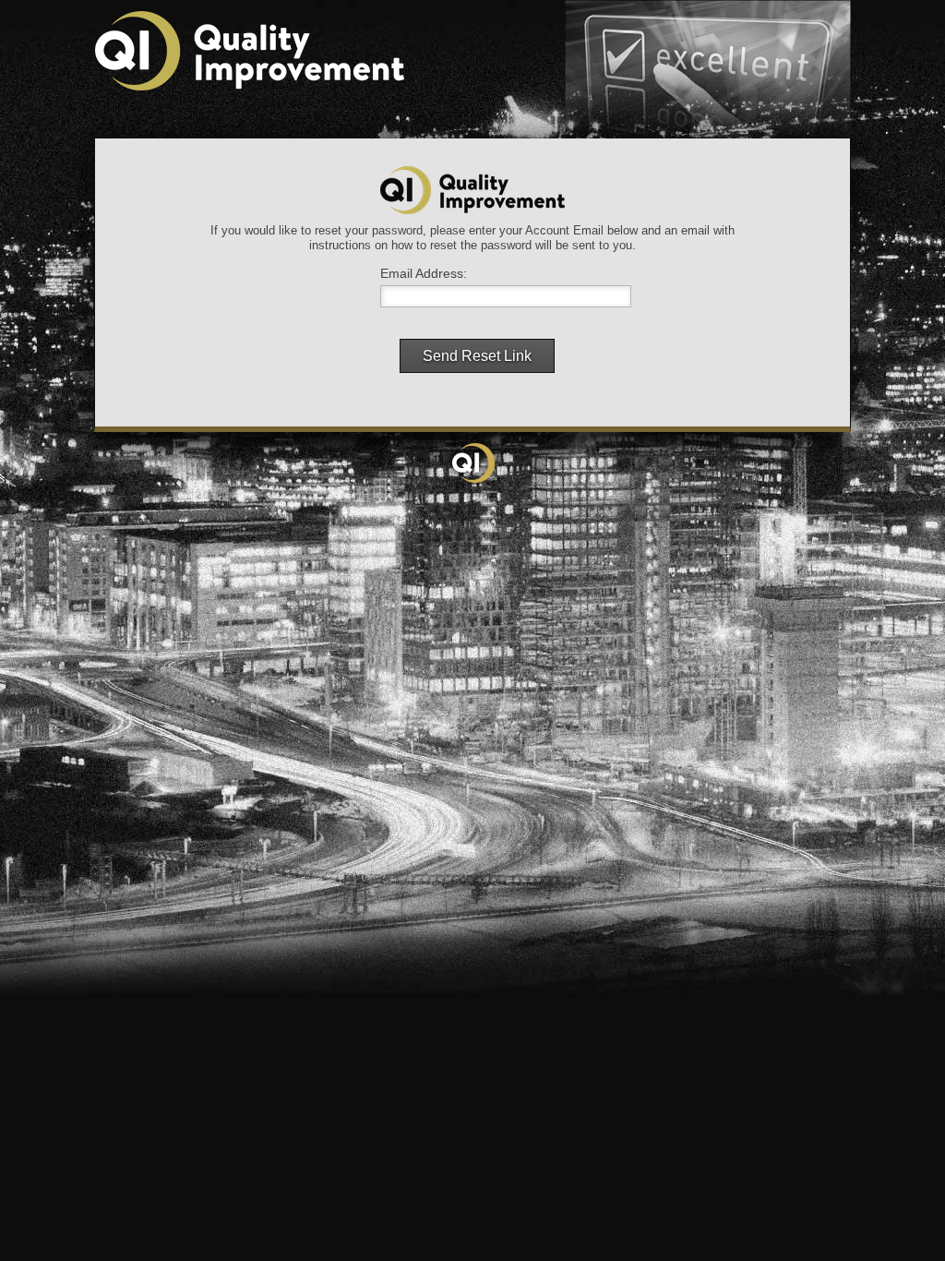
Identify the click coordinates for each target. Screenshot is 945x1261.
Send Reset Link (477, 356)
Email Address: (423, 273)
